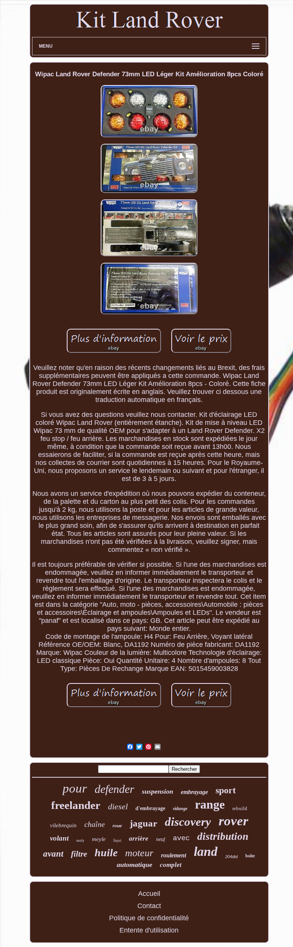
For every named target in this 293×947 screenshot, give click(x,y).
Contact (149, 906)
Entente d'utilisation (149, 930)
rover (233, 821)
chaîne (94, 824)
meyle (99, 839)
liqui (117, 840)
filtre (79, 854)
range (210, 804)
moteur (139, 853)
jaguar (143, 823)
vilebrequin (63, 825)
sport (226, 790)
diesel (118, 806)
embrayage (194, 792)
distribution (222, 836)
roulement (173, 855)
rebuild (239, 808)
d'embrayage (150, 808)
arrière (138, 838)
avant (53, 854)
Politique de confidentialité (149, 918)
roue (117, 825)
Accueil (149, 893)
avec (181, 838)
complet (171, 864)
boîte (250, 856)
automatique (134, 864)
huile (106, 853)
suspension (157, 791)
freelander (75, 805)
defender (114, 789)
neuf (160, 839)
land (205, 851)
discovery (188, 821)
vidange (180, 808)
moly (80, 840)
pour (75, 788)
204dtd (231, 856)
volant (59, 838)
